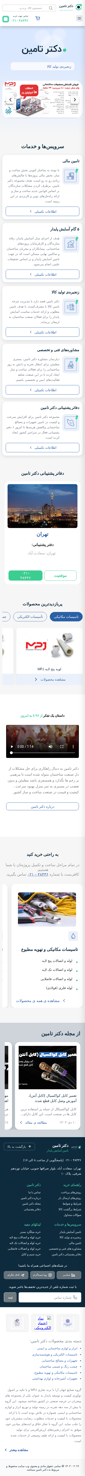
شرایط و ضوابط (72, 1203)
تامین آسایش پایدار (70, 1232)
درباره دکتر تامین (42, 806)
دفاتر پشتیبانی (32, 1209)
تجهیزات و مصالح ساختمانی (59, 1360)
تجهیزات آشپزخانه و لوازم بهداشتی (54, 1378)
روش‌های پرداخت (71, 1192)
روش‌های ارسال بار (69, 1198)
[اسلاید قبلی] (10, 100)
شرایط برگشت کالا (70, 1209)
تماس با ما (34, 1192)
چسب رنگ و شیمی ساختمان (58, 1366)
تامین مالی (75, 1243)
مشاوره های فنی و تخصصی (65, 1248)
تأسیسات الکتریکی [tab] (30, 617)
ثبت (10, 1297)
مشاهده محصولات (53, 679)
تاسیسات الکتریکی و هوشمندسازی (54, 1354)
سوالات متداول (72, 1215)
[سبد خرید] (37, 18)
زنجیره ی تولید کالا (70, 1237)
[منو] (79, 18)
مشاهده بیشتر (18, 1450)
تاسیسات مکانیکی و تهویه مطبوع (55, 1372)
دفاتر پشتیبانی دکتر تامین (42, 473)
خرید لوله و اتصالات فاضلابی (24, 1248)
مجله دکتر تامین (31, 1203)
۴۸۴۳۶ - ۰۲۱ (37, 874)
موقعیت (60, 575)
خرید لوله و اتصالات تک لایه (25, 1243)
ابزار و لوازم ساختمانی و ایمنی (57, 1348)
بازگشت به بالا (16, 1146)
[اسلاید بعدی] (75, 100)
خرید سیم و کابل (31, 1254)
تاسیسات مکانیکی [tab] (66, 617)
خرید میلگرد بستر (30, 1232)
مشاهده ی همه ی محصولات (38, 1000)
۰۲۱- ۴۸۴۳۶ (25, 575)
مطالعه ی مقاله (36, 1122)
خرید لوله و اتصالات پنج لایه (25, 1237)
